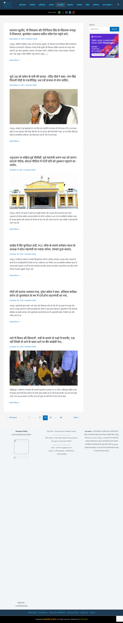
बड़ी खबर (22, 5)
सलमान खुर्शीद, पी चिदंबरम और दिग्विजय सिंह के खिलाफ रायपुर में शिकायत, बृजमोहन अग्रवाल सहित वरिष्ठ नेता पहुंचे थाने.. (43, 32)
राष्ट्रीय (32, 5)
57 (40, 417)
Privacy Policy (73, 612)
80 (61, 417)
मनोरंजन (96, 5)
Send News (32, 612)
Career (92, 612)
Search (92, 24)
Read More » (15, 60)
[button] (112, 5)
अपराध (51, 5)
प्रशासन (70, 5)
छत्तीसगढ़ (42, 5)
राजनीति (60, 5)
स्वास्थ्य (79, 5)
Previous (12, 417)
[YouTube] (73, 12)
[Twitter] (70, 12)
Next (77, 417)
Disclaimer (43, 612)
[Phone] (63, 12)
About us (84, 612)
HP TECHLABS (83, 619)
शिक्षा (87, 5)
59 (50, 417)
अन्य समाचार (107, 5)
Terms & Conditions (57, 612)
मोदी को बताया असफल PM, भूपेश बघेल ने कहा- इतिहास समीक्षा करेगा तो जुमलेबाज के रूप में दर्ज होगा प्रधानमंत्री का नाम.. (43, 294)
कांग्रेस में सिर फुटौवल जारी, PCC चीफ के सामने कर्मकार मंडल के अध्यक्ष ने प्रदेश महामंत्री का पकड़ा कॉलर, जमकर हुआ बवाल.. (42, 248)
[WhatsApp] (59, 12)
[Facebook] (66, 12)
